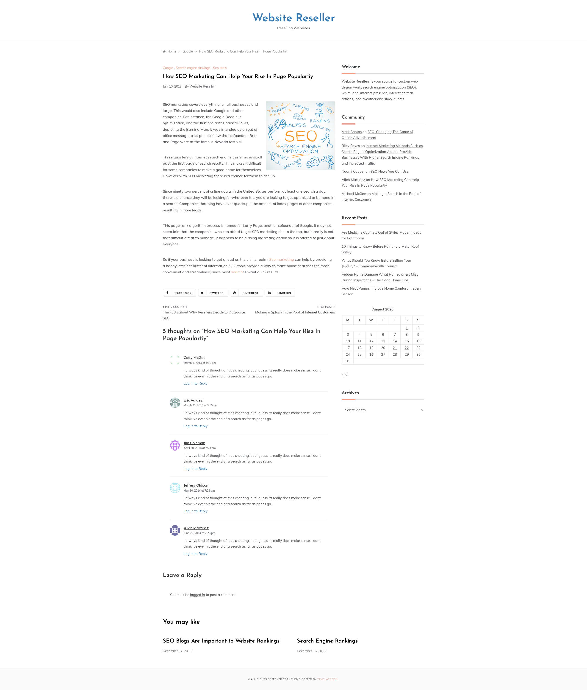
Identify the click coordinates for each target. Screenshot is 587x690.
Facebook (183, 293)
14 (395, 341)
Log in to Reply (196, 383)
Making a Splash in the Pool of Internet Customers (295, 312)
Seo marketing (281, 259)
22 (407, 348)
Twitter (217, 293)
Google (168, 68)
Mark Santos (352, 132)
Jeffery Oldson (196, 485)
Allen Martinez (196, 528)
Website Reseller (293, 18)
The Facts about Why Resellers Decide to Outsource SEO (204, 315)
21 (395, 348)
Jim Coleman (194, 443)
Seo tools (220, 68)
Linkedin (284, 293)
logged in (197, 595)
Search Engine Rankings (327, 641)
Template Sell (327, 679)
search (237, 272)
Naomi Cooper (353, 171)
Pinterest (251, 293)
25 (359, 354)
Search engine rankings (193, 68)
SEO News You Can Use (389, 171)
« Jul (345, 374)
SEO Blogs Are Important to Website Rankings (221, 641)
